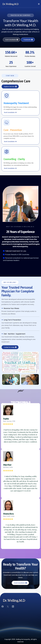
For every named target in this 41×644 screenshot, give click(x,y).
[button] (39, 4)
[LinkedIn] (13, 606)
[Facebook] (2, 606)
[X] (7, 606)
